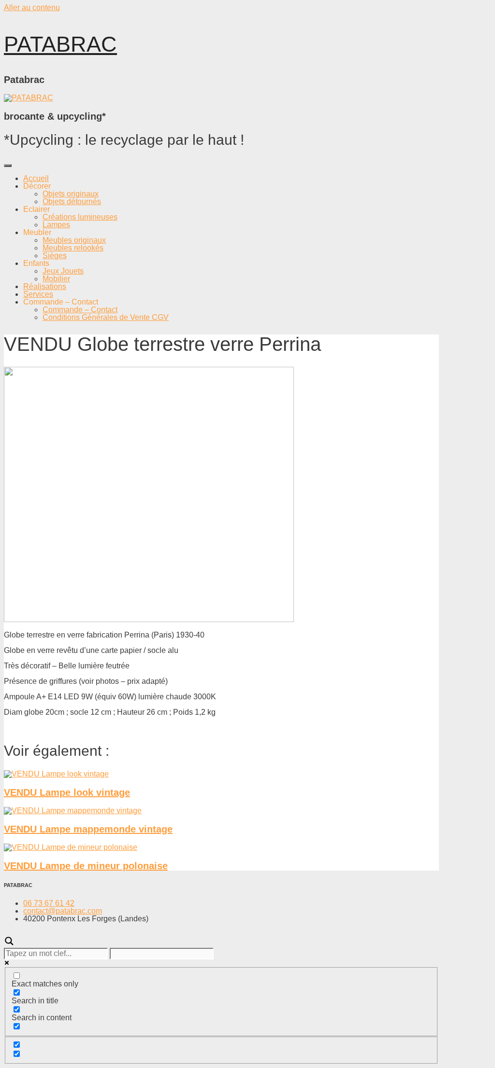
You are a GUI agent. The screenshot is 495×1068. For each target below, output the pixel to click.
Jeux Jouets (63, 271)
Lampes (56, 225)
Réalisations (44, 286)
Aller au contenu (32, 7)
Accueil (36, 178)
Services (38, 294)
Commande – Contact (80, 309)
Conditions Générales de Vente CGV (106, 317)
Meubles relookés (73, 248)
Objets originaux (71, 194)
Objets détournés (72, 201)
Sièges (55, 255)
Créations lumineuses (80, 217)
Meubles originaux (74, 240)
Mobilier (56, 279)
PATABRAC (60, 44)
